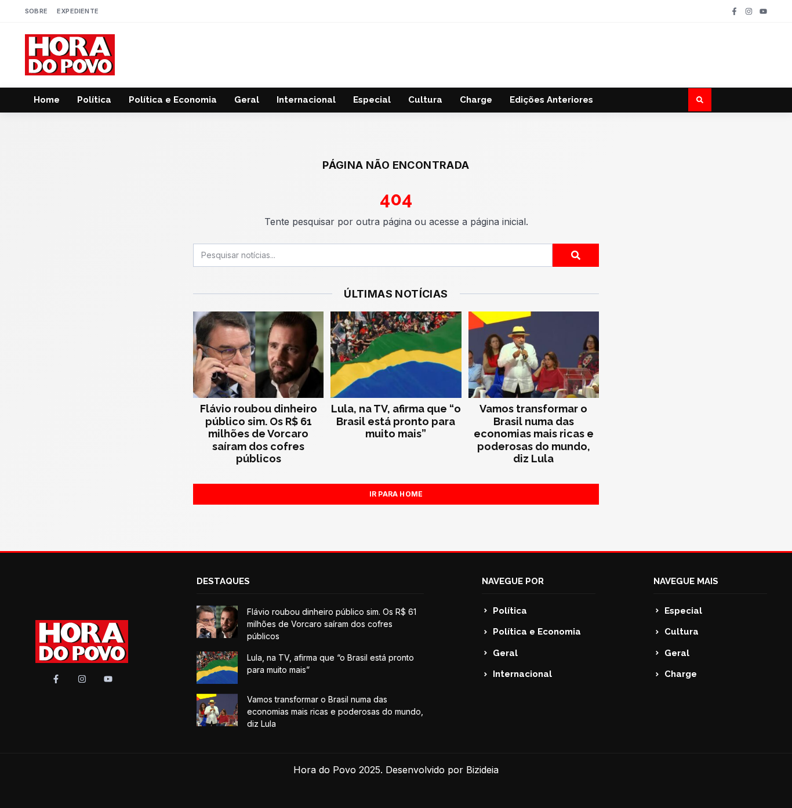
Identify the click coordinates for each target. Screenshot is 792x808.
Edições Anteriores (551, 100)
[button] (699, 99)
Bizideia (482, 770)
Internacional (306, 100)
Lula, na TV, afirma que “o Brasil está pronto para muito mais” (396, 421)
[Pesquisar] (576, 255)
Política (94, 100)
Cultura (425, 100)
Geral (246, 100)
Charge (476, 100)
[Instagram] (749, 11)
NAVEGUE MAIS (685, 581)
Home (47, 100)
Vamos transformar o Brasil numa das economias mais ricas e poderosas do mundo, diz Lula (534, 434)
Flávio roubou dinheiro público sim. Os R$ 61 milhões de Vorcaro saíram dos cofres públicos (258, 434)
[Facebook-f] (734, 11)
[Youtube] (763, 11)
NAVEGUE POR (513, 581)
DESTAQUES (223, 581)
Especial (372, 100)
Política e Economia (173, 100)
